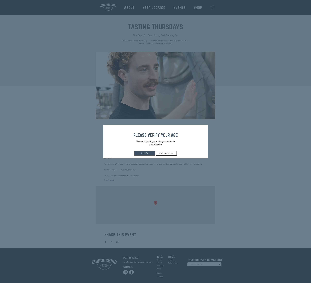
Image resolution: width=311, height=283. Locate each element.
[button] (144, 153)
